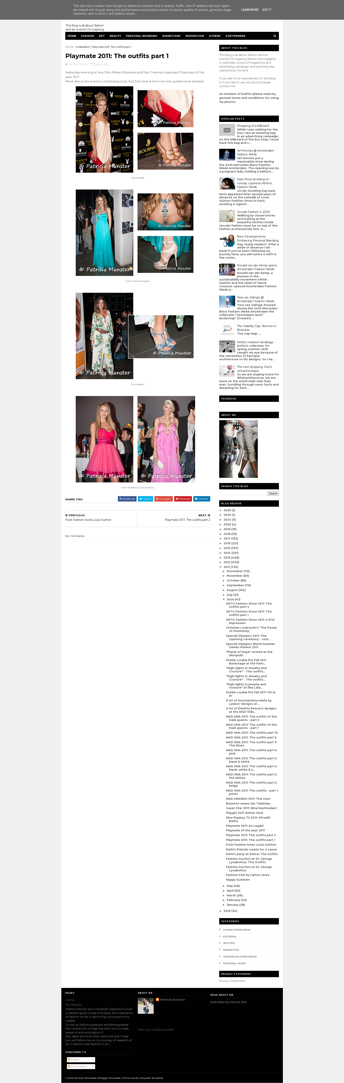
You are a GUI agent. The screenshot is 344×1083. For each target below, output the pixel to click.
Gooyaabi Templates (151, 1077)
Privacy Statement (232, 981)
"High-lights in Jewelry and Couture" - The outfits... (246, 669)
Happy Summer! (238, 879)
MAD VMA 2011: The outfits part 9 (251, 737)
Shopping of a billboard (253, 126)
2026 (228, 510)
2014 (228, 553)
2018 (227, 534)
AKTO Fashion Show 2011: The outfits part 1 (249, 613)
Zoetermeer (235, 35)
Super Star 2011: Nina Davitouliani (251, 808)
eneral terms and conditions (242, 98)
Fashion (87, 35)
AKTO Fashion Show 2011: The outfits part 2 (249, 605)
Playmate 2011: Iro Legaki (245, 826)
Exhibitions (171, 35)
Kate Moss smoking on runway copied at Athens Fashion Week (254, 183)
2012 (227, 562)
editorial (229, 936)
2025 (228, 515)
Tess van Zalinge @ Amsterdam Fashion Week (255, 299)
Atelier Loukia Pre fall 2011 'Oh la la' (250, 694)
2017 (227, 538)
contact (224, 86)
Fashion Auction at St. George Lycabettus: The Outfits (249, 860)
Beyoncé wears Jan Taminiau (248, 803)
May (230, 886)
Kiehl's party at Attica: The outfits (252, 854)
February (234, 900)
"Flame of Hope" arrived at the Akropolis (249, 653)
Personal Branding (141, 35)
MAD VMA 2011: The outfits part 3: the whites (251, 776)
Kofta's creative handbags (255, 342)
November (235, 576)
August (233, 590)
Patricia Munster (172, 999)
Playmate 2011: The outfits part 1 (250, 840)
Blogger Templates (109, 1077)
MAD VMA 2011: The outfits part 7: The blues (251, 743)
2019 (227, 529)
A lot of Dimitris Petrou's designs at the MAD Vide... (251, 710)
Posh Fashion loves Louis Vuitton (251, 844)
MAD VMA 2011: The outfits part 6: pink (251, 751)
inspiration (231, 949)
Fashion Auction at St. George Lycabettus (249, 868)
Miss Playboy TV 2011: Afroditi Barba (248, 819)
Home (72, 35)
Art (102, 35)
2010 (227, 911)
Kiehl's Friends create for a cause (251, 849)
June (231, 599)
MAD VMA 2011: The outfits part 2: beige (251, 784)
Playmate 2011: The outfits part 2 (251, 835)
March (232, 895)
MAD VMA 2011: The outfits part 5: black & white (251, 760)
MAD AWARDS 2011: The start (248, 799)
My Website (73, 1005)
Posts (74, 1059)
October (233, 580)
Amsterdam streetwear (240, 956)
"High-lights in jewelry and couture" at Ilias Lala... (246, 686)
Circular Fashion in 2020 (253, 212)
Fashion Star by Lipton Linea (247, 875)
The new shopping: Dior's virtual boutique (254, 369)
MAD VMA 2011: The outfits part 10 (252, 732)
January (233, 905)
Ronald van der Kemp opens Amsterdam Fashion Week (257, 267)
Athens (215, 35)
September (236, 585)
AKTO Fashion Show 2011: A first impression (250, 621)
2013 (227, 557)
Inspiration (195, 35)
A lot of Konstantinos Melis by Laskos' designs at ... (249, 702)
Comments (78, 1066)
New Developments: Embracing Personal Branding (258, 238)
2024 (228, 519)
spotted (229, 943)
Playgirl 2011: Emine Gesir (244, 813)
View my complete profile (156, 1029)
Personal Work (234, 963)
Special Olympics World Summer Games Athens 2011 (250, 645)
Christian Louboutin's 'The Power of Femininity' (251, 629)
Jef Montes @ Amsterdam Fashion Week (255, 152)
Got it (267, 9)
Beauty (115, 35)
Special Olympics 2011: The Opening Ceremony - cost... (248, 637)
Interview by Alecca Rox (228, 1002)
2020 (228, 524)
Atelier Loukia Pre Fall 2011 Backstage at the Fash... (246, 661)
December (235, 571)
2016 (227, 543)
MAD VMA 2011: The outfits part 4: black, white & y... (252, 768)
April (231, 890)
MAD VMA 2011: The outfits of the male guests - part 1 (251, 726)
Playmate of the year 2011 (245, 830)
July (230, 595)
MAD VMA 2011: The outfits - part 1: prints (252, 792)
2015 (227, 548)
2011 (227, 567)
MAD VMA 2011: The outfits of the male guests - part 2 (251, 718)
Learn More (249, 9)
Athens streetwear (236, 929)
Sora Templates (87, 1077)
